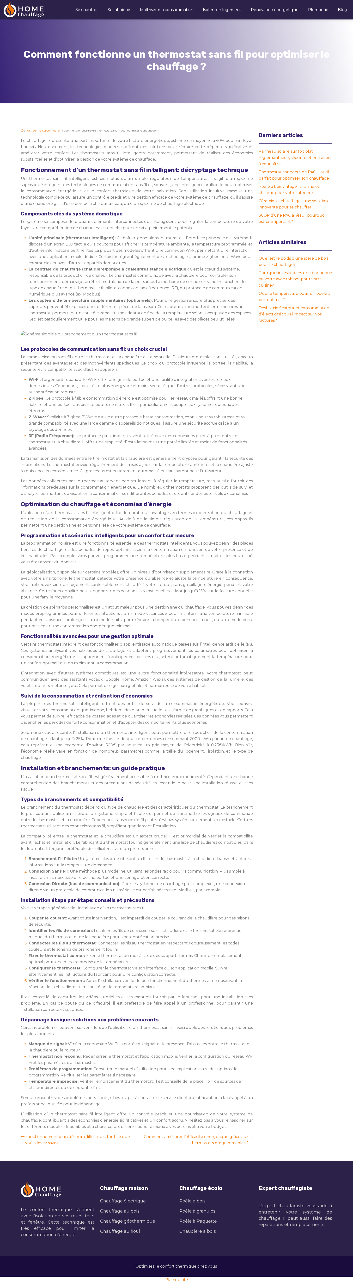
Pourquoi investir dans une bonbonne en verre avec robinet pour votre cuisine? (295, 279)
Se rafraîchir (119, 9)
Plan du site (176, 1279)
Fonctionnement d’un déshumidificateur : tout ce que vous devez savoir (77, 1139)
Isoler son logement (222, 9)
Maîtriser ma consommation (166, 9)
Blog (342, 9)
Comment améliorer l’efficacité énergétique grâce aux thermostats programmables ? (196, 1139)
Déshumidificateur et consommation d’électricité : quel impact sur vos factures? (294, 314)
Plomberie (318, 9)
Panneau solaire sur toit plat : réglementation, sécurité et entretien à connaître (295, 157)
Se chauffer (86, 9)
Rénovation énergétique (274, 9)
